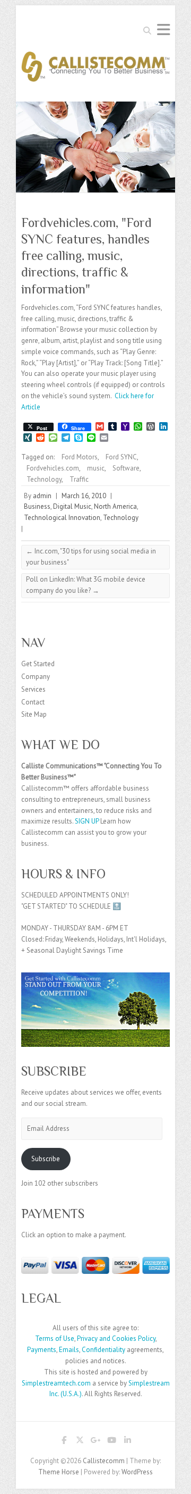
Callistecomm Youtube (111, 1442)
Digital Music (72, 506)
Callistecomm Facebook (64, 1442)
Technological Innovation (62, 517)
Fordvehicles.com (53, 468)
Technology (44, 479)
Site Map (34, 714)
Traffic (79, 479)
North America (115, 506)
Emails (69, 1349)
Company (35, 676)
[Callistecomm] (95, 70)
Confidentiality (103, 1349)
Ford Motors (80, 456)
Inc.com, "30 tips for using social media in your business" (91, 557)
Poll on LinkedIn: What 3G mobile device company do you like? (85, 585)
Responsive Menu (163, 29)
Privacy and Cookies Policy (116, 1338)
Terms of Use (54, 1338)
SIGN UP (87, 821)
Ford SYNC (121, 456)
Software (126, 468)
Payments (41, 1349)
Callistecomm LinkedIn (127, 1442)
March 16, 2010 (84, 495)
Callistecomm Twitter (80, 1442)
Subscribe (45, 1158)
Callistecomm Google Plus (95, 1442)
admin (42, 495)
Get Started (38, 663)
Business (37, 506)
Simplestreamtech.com (56, 1383)
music (96, 468)
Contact (33, 702)
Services (33, 689)
